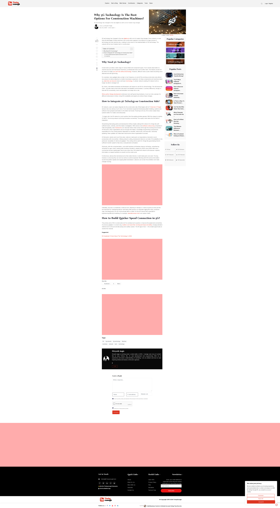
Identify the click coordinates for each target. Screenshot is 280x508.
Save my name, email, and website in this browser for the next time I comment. (131, 398)
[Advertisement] (132, 174)
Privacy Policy (152, 482)
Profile (115, 366)
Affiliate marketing (175, 44)
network (111, 344)
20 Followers (181, 149)
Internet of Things (156, 107)
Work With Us (131, 485)
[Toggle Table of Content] (130, 49)
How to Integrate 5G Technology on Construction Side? (118, 52)
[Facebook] (107, 506)
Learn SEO (151, 479)
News (151, 3)
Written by (105, 25)
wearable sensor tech (134, 213)
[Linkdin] (118, 506)
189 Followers (170, 160)
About (129, 479)
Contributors (131, 3)
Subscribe (171, 490)
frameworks (118, 127)
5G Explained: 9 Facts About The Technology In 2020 (117, 236)
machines (105, 344)
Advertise (130, 487)
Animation (175, 50)
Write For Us (131, 482)
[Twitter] (110, 506)
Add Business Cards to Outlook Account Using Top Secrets (164, 506)
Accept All (261, 502)
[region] (261, 493)
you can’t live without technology (122, 71)
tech (116, 344)
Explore (107, 3)
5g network (108, 341)
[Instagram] (115, 506)
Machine (124, 341)
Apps (175, 56)
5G (103, 341)
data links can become (110, 81)
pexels (171, 35)
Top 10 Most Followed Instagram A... (178, 81)
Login (266, 3)
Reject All (260, 498)
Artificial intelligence (175, 62)
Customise (260, 495)
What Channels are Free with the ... (179, 114)
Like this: (108, 56)
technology (129, 81)
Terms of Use (152, 490)
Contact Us (131, 490)
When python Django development (111, 94)
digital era (126, 38)
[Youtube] (112, 506)
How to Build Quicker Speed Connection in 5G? (116, 54)
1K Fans (168, 149)
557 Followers (170, 154)
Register (271, 3)
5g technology (116, 341)
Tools (146, 3)
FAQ (149, 485)
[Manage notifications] (276, 505)
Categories (140, 3)
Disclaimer (151, 487)
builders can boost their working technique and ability (137, 225)
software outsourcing (148, 126)
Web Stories (123, 3)
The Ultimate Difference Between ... (177, 128)
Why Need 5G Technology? (111, 51)
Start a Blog (114, 3)
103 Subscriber (181, 160)
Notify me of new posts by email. (121, 408)
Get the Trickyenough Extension (109, 486)
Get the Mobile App (105, 488)
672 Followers (181, 154)
